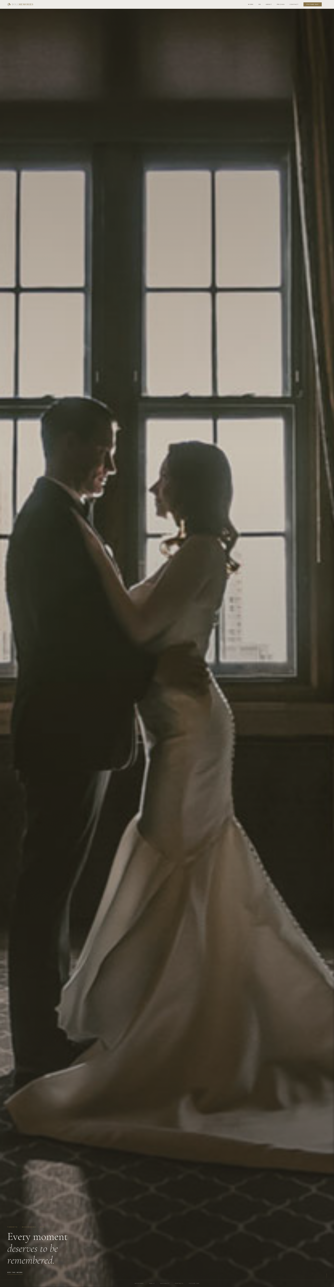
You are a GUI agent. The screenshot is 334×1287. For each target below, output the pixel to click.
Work (250, 4)
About (269, 4)
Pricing (281, 4)
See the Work (15, 1272)
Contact (294, 4)
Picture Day (313, 4)
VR (259, 4)
